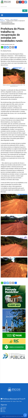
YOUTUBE (23, 2)
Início (2, 19)
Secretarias (7, 19)
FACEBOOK (20, 2)
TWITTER (25, 2)
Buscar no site (4, 6)
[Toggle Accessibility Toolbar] (25, 415)
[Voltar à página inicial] (6, 3)
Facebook (4, 408)
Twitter (3, 410)
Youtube (3, 411)
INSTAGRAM (17, 2)
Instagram (4, 407)
